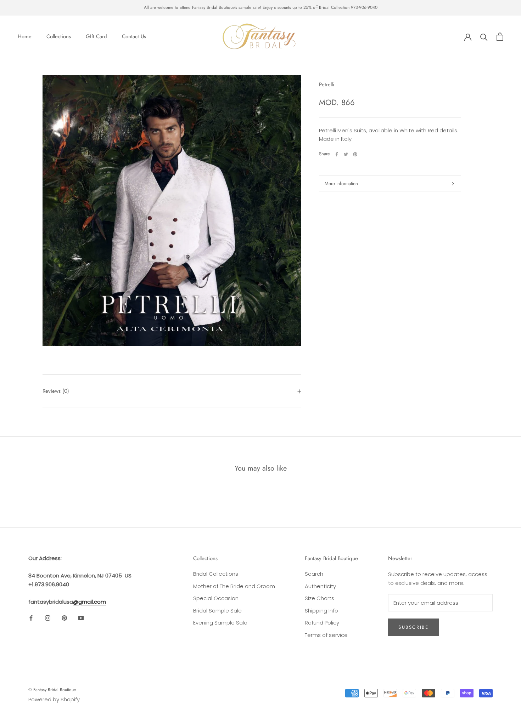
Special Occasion (216, 598)
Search (314, 573)
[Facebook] (337, 154)
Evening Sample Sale (220, 622)
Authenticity (320, 586)
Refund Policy (322, 622)
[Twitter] (346, 154)
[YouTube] (81, 617)
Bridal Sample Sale (217, 610)
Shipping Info (321, 610)
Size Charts (319, 598)
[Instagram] (47, 617)
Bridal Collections (215, 573)
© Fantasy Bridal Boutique (52, 689)
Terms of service (326, 635)
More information (341, 183)
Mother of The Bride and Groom (234, 586)
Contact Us (134, 36)
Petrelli (326, 84)
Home (25, 36)
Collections (58, 36)
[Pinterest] (355, 154)
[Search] (484, 36)
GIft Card (96, 36)
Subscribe (413, 627)
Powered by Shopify (54, 699)
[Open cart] (500, 37)
